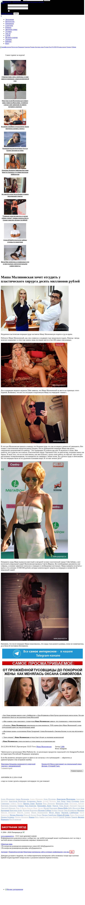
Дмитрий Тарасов (76, 806)
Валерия (39, 803)
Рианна (31, 817)
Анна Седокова (72, 801)
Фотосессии (9, 21)
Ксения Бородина (30, 810)
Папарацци (9, 23)
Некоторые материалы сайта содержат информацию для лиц (48, 852)
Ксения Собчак (44, 810)
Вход (7, 43)
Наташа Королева (16, 815)
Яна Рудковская (15, 819)
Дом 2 (18, 808)
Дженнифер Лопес (44, 806)
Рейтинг (8, 41)
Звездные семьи (11, 29)
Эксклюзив (9, 19)
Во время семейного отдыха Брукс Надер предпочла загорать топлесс (15, 127)
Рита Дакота (39, 817)
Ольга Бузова (63, 815)
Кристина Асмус (16, 810)
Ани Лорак (61, 801)
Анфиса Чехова (16, 803)
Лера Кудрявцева (70, 810)
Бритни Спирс (29, 803)
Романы (8, 27)
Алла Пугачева (49, 799)
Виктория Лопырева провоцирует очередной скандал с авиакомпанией (18, 765)
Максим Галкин (23, 812)
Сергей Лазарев (65, 817)
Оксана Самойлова (49, 815)
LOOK (7, 35)
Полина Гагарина (7, 817)
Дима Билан (64, 806)
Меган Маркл (54, 812)
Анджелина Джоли (34, 801)
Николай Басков (30, 815)
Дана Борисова (30, 806)
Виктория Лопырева (9, 806)
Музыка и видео (11, 37)
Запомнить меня (16, 11)
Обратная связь (6, 844)
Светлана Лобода (51, 817)
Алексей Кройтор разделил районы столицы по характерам (15, 241)
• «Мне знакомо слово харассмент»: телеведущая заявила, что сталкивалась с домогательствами (41, 721)
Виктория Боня (62, 803)
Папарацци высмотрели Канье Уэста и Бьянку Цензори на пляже (15, 149)
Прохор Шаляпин (21, 817)
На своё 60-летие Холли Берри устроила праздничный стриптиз (15, 195)
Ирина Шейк (63, 808)
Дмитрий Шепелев (8, 808)
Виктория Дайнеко (76, 803)
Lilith (62, 747)
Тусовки (8, 31)
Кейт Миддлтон (74, 808)
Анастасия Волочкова (66, 799)
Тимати (74, 817)
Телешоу (8, 39)
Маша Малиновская (43, 747)
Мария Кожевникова (39, 812)
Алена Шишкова (36, 799)
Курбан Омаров (57, 810)
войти (16, 13)
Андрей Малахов (49, 801)
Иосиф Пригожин (50, 808)
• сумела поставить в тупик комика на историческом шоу (28, 741)
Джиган (55, 806)
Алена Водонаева (22, 799)
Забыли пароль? (7, 13)
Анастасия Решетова (17, 801)
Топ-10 (8, 33)
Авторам (4, 852)
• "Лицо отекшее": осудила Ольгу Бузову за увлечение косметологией (33, 737)
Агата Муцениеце (8, 799)
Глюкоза (21, 806)
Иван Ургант (38, 808)
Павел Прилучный (77, 815)
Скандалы (9, 25)
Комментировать (76, 771)
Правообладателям (16, 852)
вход (2, 3)
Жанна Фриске (27, 808)
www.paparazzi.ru (7, 836)
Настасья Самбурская (69, 812)
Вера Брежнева (49, 803)
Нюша (39, 815)
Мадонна (80, 810)
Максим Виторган (8, 812)
